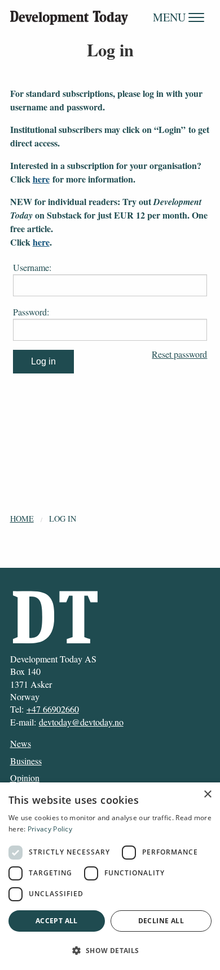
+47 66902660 (53, 709)
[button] (110, 950)
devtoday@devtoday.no (81, 722)
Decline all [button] (161, 920)
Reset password (179, 354)
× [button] (207, 794)
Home (22, 518)
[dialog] (110, 876)
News (20, 743)
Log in (62, 518)
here (41, 178)
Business (26, 761)
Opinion (24, 778)
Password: (31, 312)
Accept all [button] (57, 920)
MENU (170, 17)
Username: (32, 267)
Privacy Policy (50, 829)
